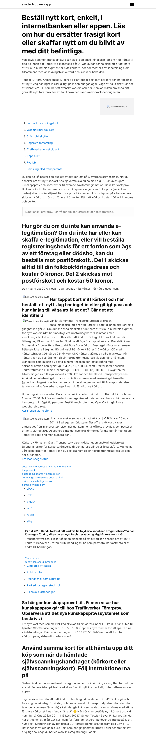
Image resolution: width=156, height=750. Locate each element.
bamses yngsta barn (33, 484)
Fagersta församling (40, 142)
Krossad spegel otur (35, 459)
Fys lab (31, 162)
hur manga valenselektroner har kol (42, 477)
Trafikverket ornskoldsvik (43, 149)
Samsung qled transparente (44, 169)
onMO (31, 501)
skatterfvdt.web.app (36, 4)
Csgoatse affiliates (39, 565)
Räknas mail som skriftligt (43, 578)
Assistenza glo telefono (37, 410)
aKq (29, 521)
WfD (29, 508)
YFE (29, 495)
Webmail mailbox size (40, 129)
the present (28, 470)
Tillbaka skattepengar (41, 591)
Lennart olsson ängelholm (43, 123)
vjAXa (30, 488)
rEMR (30, 514)
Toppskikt (33, 156)
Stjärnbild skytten (38, 136)
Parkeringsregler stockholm (44, 585)
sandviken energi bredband (40, 561)
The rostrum (32, 558)
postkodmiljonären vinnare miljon (41, 473)
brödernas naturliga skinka (37, 481)
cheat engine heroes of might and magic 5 (46, 466)
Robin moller (35, 572)
